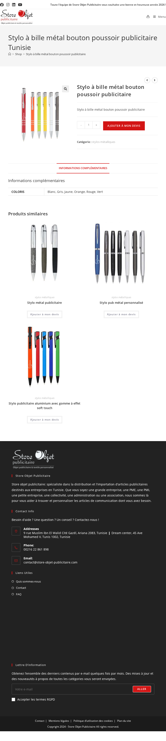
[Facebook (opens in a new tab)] (2, 5)
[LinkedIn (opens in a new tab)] (14, 5)
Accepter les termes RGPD (36, 699)
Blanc (52, 192)
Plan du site (124, 721)
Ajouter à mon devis (123, 126)
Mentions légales (59, 721)
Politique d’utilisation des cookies (93, 721)
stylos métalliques (103, 142)
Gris (60, 192)
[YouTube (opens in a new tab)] (20, 5)
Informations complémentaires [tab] (83, 168)
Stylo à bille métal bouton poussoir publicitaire (56, 54)
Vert (100, 192)
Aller (142, 689)
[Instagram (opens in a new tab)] (8, 5)
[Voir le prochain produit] (155, 80)
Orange (79, 192)
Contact (21, 588)
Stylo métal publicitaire (44, 303)
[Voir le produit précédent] (147, 80)
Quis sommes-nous (28, 581)
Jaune (68, 192)
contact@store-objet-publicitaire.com (50, 562)
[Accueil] (9, 54)
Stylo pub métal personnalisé (121, 303)
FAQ (18, 594)
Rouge (91, 192)
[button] (65, 88)
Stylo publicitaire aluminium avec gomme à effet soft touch (44, 405)
